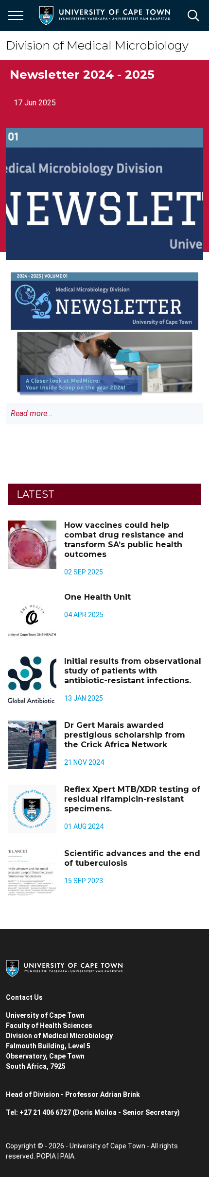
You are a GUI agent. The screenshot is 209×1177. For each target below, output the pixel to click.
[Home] (64, 968)
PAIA (67, 1156)
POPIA (46, 1156)
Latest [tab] (35, 494)
